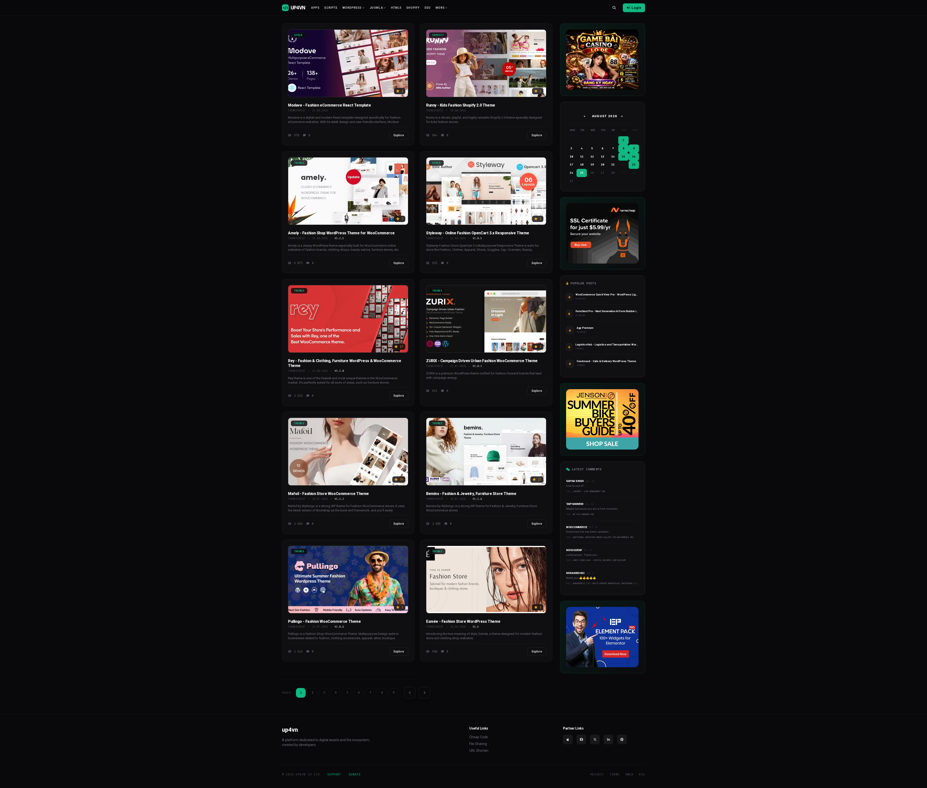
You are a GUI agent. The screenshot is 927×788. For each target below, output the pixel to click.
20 (602, 164)
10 (571, 156)
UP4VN (298, 8)
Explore (398, 135)
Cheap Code (478, 737)
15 (623, 156)
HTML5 (396, 7)
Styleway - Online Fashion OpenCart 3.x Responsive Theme (477, 233)
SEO (427, 7)
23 (633, 164)
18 (581, 164)
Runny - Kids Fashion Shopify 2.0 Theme (460, 105)
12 (592, 156)
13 (602, 156)
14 (613, 156)
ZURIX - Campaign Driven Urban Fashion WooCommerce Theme (482, 360)
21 (613, 164)
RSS (642, 774)
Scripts (330, 7)
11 (581, 156)
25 (581, 173)
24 (571, 173)
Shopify (413, 7)
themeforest (296, 110)
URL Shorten (478, 750)
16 (633, 156)
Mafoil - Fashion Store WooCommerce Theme (328, 493)
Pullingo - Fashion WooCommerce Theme (324, 621)
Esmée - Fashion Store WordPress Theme (463, 621)
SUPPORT (334, 774)
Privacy (597, 774)
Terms (615, 774)
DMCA (629, 774)
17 (571, 164)
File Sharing (478, 744)
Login (636, 8)
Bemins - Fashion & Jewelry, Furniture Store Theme (471, 493)
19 (592, 164)
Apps (315, 7)
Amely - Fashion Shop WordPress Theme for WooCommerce (341, 233)
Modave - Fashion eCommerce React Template (329, 105)
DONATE (355, 774)
